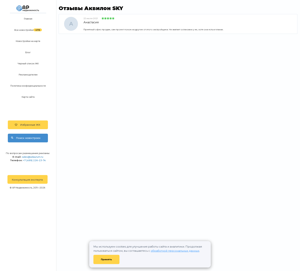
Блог (28, 52)
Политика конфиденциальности (28, 85)
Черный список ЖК (28, 63)
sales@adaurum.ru (32, 156)
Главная (28, 18)
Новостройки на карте (28, 41)
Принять (106, 259)
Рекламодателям (28, 74)
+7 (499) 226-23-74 (34, 160)
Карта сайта (28, 97)
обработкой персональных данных (175, 250)
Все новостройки (24, 30)
